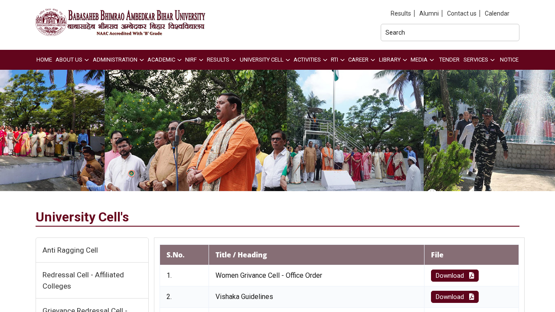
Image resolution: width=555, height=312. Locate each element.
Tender (449, 59)
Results (401, 13)
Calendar (497, 13)
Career (358, 59)
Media (419, 59)
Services (476, 59)
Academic (161, 59)
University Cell (262, 59)
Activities (307, 59)
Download (451, 276)
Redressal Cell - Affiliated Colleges (83, 280)
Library (390, 59)
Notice (509, 59)
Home (44, 59)
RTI (334, 59)
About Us (69, 59)
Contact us (462, 13)
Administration (115, 59)
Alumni (429, 13)
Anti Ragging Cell (70, 250)
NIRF (191, 59)
